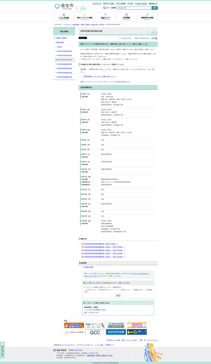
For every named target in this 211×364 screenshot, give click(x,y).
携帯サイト (110, 345)
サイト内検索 (111, 8)
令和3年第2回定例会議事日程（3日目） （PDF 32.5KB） (103, 250)
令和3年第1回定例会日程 (64, 68)
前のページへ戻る (114, 340)
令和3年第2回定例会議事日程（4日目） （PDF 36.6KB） (103, 253)
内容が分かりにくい (107, 290)
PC (145, 340)
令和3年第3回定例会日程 (64, 55)
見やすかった (91, 290)
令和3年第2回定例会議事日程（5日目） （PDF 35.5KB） (103, 257)
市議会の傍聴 (88, 267)
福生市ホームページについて (65, 345)
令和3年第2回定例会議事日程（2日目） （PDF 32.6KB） (103, 247)
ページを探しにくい (124, 290)
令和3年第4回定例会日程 (64, 51)
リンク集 (100, 345)
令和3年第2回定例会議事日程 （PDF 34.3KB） (100, 244)
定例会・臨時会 (85, 24)
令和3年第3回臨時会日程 (64, 64)
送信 (118, 295)
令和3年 (101, 24)
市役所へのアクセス (76, 350)
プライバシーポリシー (85, 345)
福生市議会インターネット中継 (99, 76)
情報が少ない (139, 290)
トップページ (67, 24)
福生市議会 (76, 24)
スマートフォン (153, 340)
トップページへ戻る (130, 340)
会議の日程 (94, 24)
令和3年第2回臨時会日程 (64, 72)
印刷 (153, 38)
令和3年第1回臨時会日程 (64, 77)
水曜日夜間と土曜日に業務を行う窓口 (99, 355)
